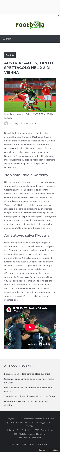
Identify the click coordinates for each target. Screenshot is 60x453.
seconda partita (12, 148)
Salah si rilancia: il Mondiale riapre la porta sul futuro (29, 396)
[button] (56, 39)
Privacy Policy (28, 444)
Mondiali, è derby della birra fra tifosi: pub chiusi (27, 373)
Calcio (10, 55)
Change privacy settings (48, 450)
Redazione (42, 444)
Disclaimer (14, 444)
